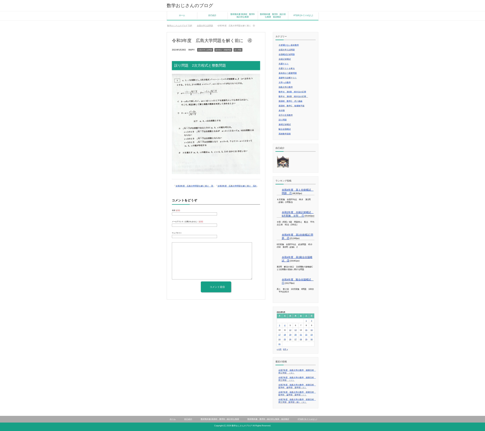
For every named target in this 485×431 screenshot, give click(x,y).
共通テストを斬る (287, 68)
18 (285, 335)
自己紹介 (212, 15)
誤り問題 (237, 50)
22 (306, 335)
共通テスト (284, 64)
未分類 (282, 110)
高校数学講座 (285, 134)
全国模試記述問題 (287, 54)
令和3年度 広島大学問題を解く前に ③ (194, 186)
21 (301, 335)
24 (279, 339)
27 (296, 339)
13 (296, 330)
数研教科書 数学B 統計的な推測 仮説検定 (273, 15)
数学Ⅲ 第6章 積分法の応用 (292, 92)
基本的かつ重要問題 (223, 50)
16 (312, 330)
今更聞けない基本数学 (289, 45)
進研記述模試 (285, 124)
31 (279, 344)
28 (301, 339)
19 (290, 335)
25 (285, 339)
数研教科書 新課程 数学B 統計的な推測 (244, 15)
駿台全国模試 (285, 129)
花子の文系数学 (286, 115)
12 (290, 330)
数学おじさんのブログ (190, 5)
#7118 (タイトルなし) (303, 15)
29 (306, 339)
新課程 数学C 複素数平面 (291, 106)
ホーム (182, 15)
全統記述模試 (285, 59)
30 (312, 339)
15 (306, 330)
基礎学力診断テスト (288, 78)
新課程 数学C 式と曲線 (290, 101)
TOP (179, 26)
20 (296, 335)
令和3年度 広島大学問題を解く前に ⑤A (236, 186)
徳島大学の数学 (286, 87)
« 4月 (279, 349)
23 (312, 335)
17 (279, 335)
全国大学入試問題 (205, 50)
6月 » (285, 349)
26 (290, 339)
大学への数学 (285, 82)
